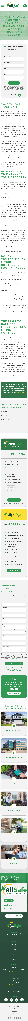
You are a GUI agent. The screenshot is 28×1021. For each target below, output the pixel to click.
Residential (14, 946)
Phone (6, 74)
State (3, 635)
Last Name (7, 62)
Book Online (14, 500)
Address (4, 624)
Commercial (14, 949)
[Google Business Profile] (16, 1000)
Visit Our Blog (13, 915)
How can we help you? (7, 646)
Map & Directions (14, 972)
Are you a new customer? (8, 629)
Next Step (14, 83)
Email (5, 68)
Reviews (14, 957)
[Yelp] (22, 1000)
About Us (14, 952)
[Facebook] (6, 1000)
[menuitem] (14, 412)
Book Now (13, 693)
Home (14, 944)
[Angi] (11, 1000)
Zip (2, 641)
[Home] (13, 5)
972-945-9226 (14, 670)
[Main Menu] (2, 5)
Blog (14, 954)
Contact (14, 959)
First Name (7, 56)
